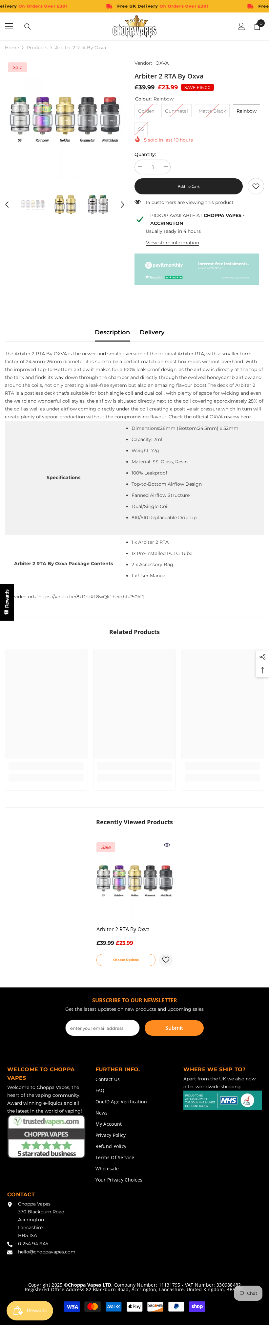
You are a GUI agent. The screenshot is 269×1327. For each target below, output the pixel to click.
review (231, 417)
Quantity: (145, 154)
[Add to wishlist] (166, 960)
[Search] (27, 27)
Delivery (152, 332)
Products (37, 48)
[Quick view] (167, 845)
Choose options (126, 959)
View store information (172, 243)
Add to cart (189, 186)
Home (12, 48)
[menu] (9, 26)
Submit (174, 1027)
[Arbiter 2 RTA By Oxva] (134, 880)
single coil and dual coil (137, 393)
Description (112, 332)
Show (7, 602)
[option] (65, 119)
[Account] (241, 26)
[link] (256, 186)
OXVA (162, 63)
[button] (7, 205)
